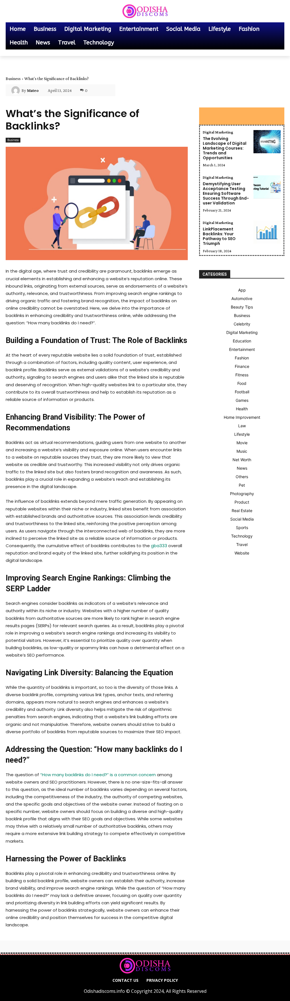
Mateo (33, 90)
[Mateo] (16, 90)
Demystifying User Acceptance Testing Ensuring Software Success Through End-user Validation (226, 193)
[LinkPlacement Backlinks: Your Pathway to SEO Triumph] (267, 232)
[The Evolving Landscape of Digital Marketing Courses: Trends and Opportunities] (267, 141)
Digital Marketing (218, 132)
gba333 (159, 546)
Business (13, 78)
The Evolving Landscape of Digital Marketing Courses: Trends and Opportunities (224, 148)
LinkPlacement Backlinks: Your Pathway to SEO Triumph (219, 236)
